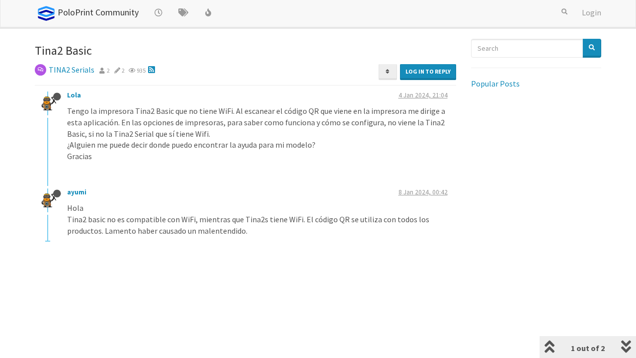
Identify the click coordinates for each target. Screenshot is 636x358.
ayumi (76, 192)
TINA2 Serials (71, 70)
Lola (74, 95)
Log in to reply (428, 71)
